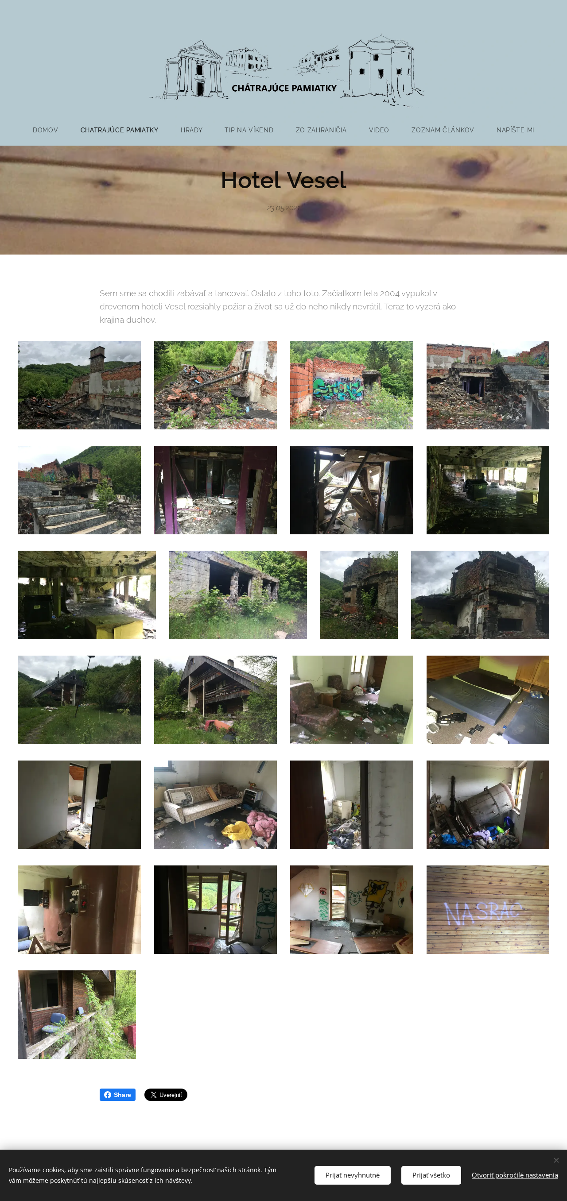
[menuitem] (51, 130)
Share (122, 1094)
